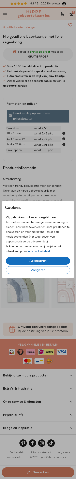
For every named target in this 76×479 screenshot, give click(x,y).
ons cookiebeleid (39, 251)
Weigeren (38, 270)
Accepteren (38, 261)
